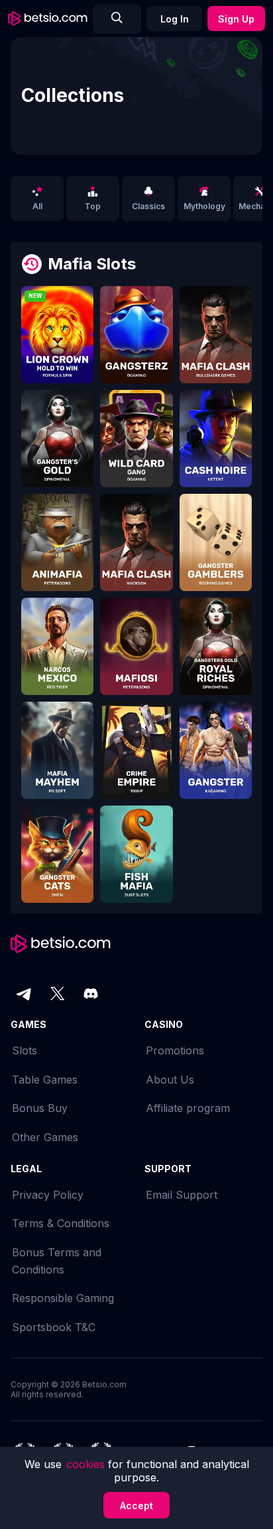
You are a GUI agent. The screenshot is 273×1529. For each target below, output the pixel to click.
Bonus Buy (40, 1108)
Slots (24, 1050)
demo (57, 344)
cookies (87, 1464)
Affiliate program (188, 1108)
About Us (170, 1079)
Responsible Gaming (63, 1298)
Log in (174, 18)
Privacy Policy (47, 1194)
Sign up (236, 18)
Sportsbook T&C (53, 1327)
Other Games (45, 1137)
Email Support (181, 1194)
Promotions (175, 1050)
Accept (136, 1505)
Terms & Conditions (60, 1223)
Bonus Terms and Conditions (56, 1261)
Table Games (45, 1079)
